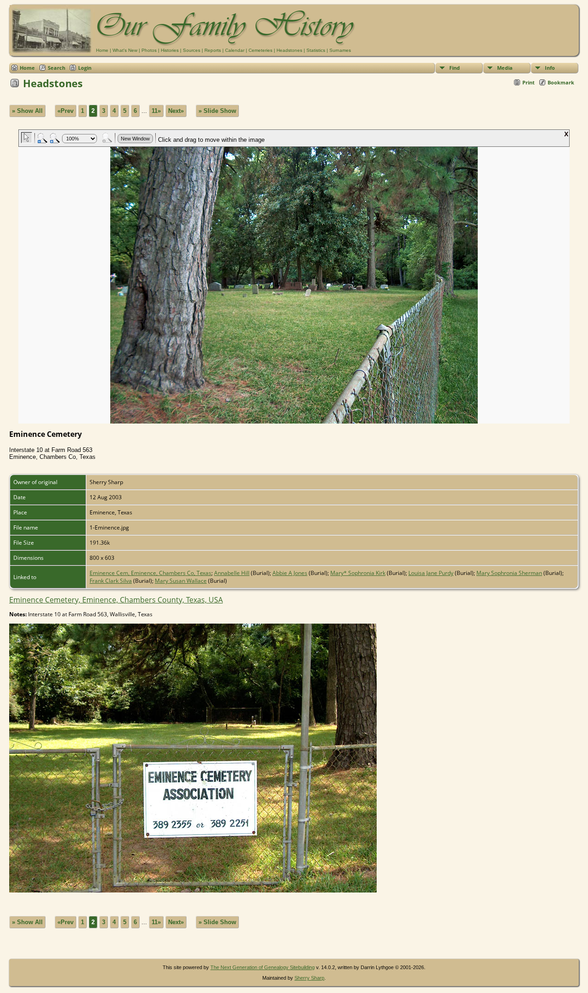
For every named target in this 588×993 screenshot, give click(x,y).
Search (56, 67)
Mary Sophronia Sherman (509, 573)
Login (84, 67)
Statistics (315, 50)
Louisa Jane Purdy (430, 573)
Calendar (234, 50)
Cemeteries (260, 50)
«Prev (65, 110)
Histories (170, 50)
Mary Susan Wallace (181, 581)
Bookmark (561, 82)
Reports (212, 50)
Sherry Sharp (309, 978)
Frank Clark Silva (111, 581)
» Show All (27, 110)
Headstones (289, 50)
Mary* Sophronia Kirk (357, 573)
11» (156, 110)
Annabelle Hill (231, 573)
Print (528, 82)
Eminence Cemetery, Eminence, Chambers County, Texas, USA (116, 600)
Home (102, 50)
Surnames (340, 50)
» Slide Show (217, 110)
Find (454, 67)
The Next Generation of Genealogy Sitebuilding (262, 967)
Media (505, 67)
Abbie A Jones (289, 573)
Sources (191, 50)
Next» (176, 110)
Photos (149, 50)
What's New (125, 50)
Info (550, 67)
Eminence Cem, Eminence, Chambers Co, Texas (150, 573)
